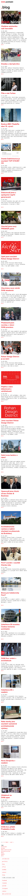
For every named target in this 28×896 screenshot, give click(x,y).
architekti (7, 2)
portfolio (4, 861)
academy (4, 869)
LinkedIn (4, 883)
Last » (12, 842)
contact (4, 872)
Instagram (4, 888)
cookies (4, 891)
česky (3, 875)
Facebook (4, 880)
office (4, 866)
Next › (7, 842)
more (2, 44)
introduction (5, 858)
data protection (6, 893)
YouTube (4, 885)
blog (3, 864)
